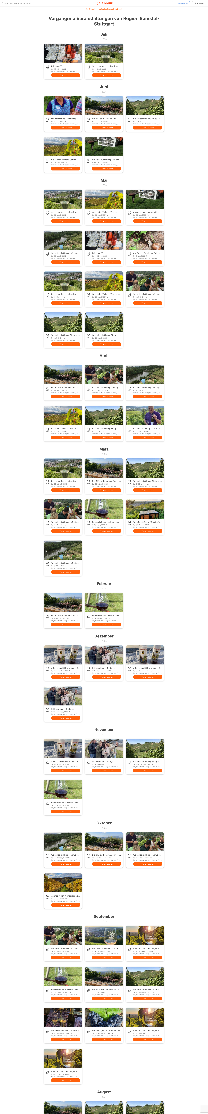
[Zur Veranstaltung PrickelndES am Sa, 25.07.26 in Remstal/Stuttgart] (63, 53)
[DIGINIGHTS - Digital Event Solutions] (104, 3)
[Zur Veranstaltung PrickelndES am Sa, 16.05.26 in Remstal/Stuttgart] (104, 240)
